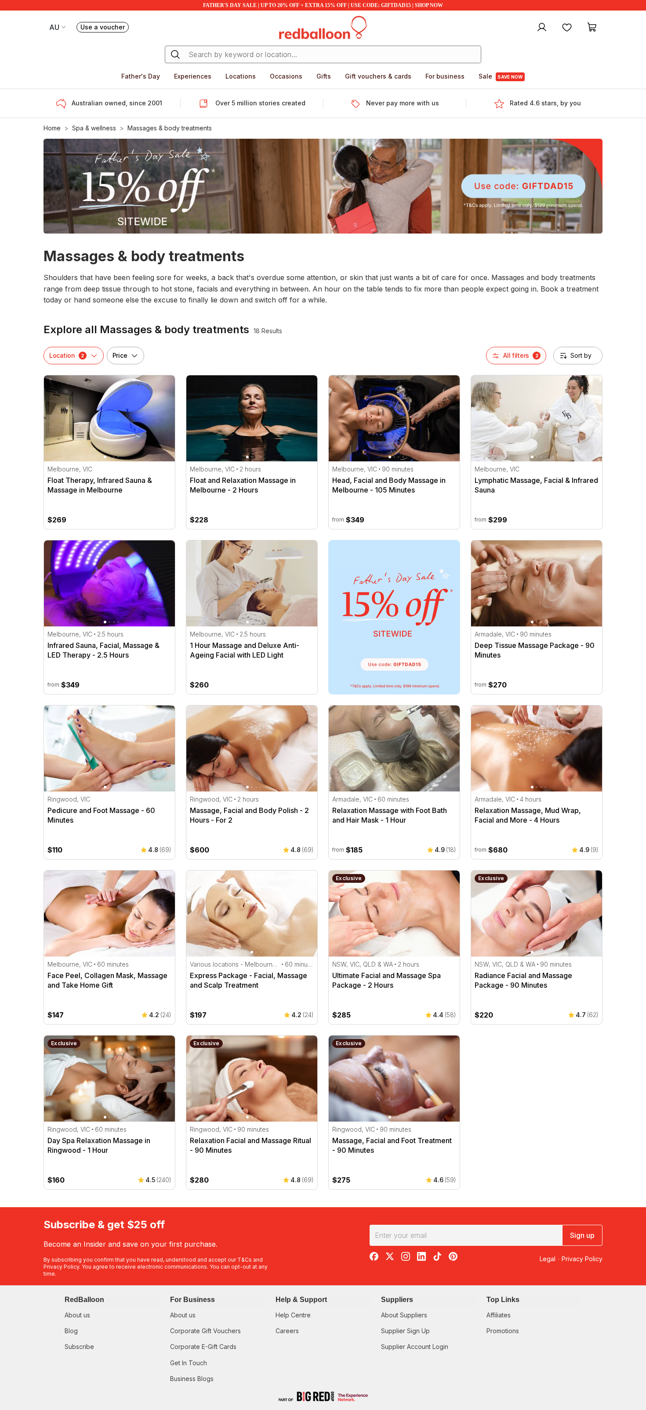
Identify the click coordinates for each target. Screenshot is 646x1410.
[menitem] (567, 26)
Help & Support (301, 1299)
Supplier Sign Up (405, 1330)
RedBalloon (84, 1299)
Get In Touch (188, 1363)
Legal (547, 1259)
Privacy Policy (61, 1266)
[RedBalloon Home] (323, 26)
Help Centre (293, 1315)
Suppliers (397, 1299)
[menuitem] (540, 26)
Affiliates (498, 1315)
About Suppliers (404, 1315)
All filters (520, 355)
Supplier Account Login (414, 1346)
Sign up (582, 1235)
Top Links (502, 1299)
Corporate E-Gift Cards (203, 1346)
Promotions (502, 1330)
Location (66, 355)
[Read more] (64, 103)
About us (77, 1315)
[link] (394, 617)
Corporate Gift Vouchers (205, 1330)
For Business (192, 1299)
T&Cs (244, 1259)
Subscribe (79, 1346)
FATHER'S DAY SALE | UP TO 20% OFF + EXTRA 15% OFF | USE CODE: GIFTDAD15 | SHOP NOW (323, 5)
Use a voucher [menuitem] (104, 27)
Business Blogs (192, 1378)
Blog (71, 1330)
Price (120, 355)
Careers (287, 1330)
